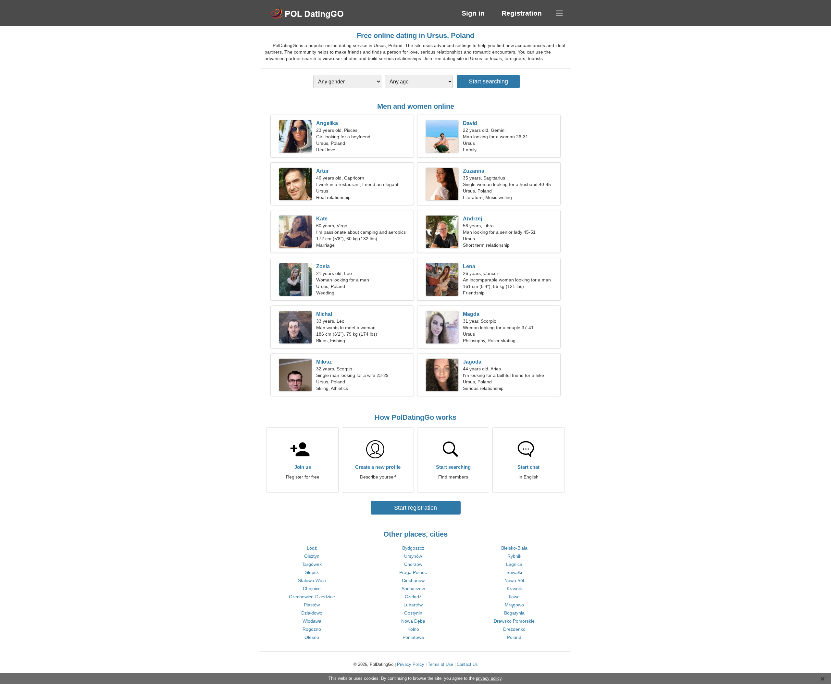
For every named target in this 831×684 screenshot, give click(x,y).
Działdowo (311, 613)
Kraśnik (514, 588)
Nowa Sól (514, 580)
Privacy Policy (410, 664)
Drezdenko (514, 629)
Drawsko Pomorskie (514, 621)
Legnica (514, 564)
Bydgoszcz (413, 548)
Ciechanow (413, 580)
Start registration (415, 507)
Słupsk (312, 572)
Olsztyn (311, 556)
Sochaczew (413, 588)
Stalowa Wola (312, 580)
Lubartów (413, 604)
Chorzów (413, 564)
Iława (514, 596)
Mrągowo (514, 604)
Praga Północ (413, 572)
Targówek (312, 564)
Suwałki (514, 572)
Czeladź (413, 596)
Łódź (312, 548)
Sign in (473, 13)
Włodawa (312, 621)
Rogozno (312, 629)
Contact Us (467, 664)
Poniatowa (413, 637)
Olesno (311, 637)
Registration (522, 13)
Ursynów (413, 556)
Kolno (413, 629)
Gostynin (413, 613)
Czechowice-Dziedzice (312, 596)
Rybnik (514, 556)
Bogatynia (514, 613)
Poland (514, 637)
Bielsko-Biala (514, 548)
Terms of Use (440, 664)
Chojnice (312, 588)
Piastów (312, 604)
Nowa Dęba (413, 621)
